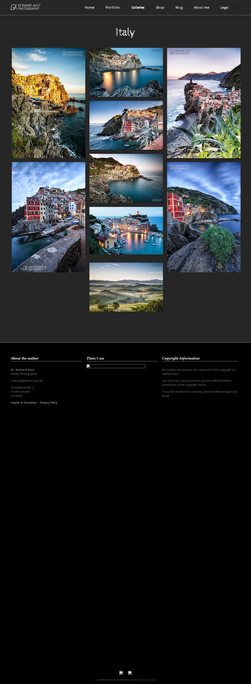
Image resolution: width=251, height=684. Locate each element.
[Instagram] (130, 674)
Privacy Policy (48, 402)
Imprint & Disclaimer (24, 402)
